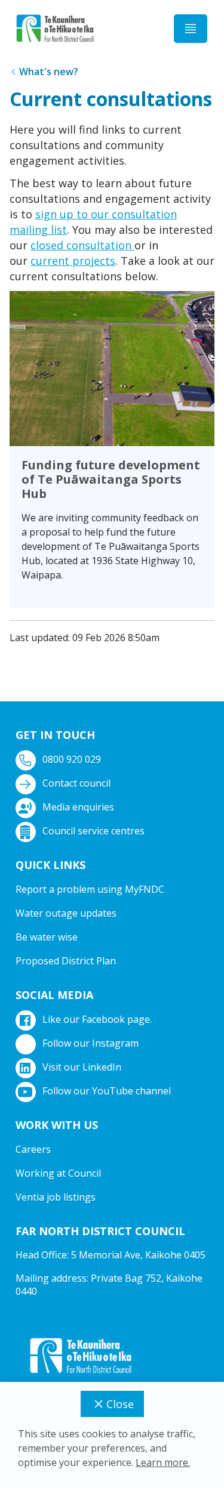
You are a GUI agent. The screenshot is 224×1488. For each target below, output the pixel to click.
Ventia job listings (56, 1197)
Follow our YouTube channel (106, 1090)
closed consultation (82, 245)
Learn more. (163, 1462)
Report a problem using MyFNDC (90, 889)
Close (120, 1404)
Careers (33, 1149)
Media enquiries (78, 806)
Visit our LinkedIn (81, 1067)
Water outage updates (66, 913)
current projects (72, 260)
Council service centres (93, 830)
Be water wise (47, 936)
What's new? (48, 71)
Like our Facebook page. (97, 1019)
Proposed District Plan (66, 960)
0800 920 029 (71, 759)
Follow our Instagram (90, 1043)
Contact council (76, 783)
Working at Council (58, 1173)
